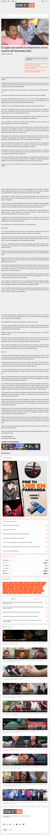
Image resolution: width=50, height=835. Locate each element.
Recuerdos (21, 582)
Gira (20, 590)
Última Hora (30, 590)
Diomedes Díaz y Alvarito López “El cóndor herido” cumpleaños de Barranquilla (34, 71)
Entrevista (8, 584)
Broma (39, 592)
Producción (33, 584)
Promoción (36, 590)
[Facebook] (4, 1)
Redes (36, 588)
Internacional (5, 588)
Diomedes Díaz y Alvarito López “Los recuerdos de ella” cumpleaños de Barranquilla (36, 64)
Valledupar (11, 588)
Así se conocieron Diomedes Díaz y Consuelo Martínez (19, 693)
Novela (16, 586)
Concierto (38, 584)
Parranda (40, 586)
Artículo (10, 582)
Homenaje (15, 582)
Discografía (31, 588)
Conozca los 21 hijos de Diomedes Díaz (15, 799)
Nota (7, 582)
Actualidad (31, 586)
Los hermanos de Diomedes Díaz (13, 657)
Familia (28, 584)
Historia (12, 584)
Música (29, 582)
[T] (2, 1)
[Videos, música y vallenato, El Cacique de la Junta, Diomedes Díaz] (25, 7)
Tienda (25, 592)
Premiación (24, 590)
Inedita (14, 592)
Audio (16, 588)
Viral (22, 592)
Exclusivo (38, 582)
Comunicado (23, 584)
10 (5, 796)
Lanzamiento (11, 586)
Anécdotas (43, 582)
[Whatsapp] (10, 1)
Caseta (9, 590)
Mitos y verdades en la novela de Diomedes (16, 746)
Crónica (42, 584)
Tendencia (26, 586)
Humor (10, 592)
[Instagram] (6, 1)
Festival (36, 586)
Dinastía (34, 582)
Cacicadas (26, 588)
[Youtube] (13, 1)
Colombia (17, 590)
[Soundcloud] (15, 1)
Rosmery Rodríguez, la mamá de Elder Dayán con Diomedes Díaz (22, 675)
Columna (40, 588)
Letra (13, 590)
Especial (25, 582)
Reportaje (21, 586)
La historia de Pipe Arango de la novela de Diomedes (19, 781)
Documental (20, 588)
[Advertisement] (25, 11)
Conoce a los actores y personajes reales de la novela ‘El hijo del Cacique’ (25, 710)
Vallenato (5, 590)
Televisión (17, 584)
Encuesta (30, 592)
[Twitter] (8, 1)
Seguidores (5, 586)
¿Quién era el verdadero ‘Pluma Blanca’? (15, 639)
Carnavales (41, 590)
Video (4, 582)
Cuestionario (5, 592)
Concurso (19, 592)
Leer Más (16, 644)
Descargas (35, 592)
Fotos (4, 584)
